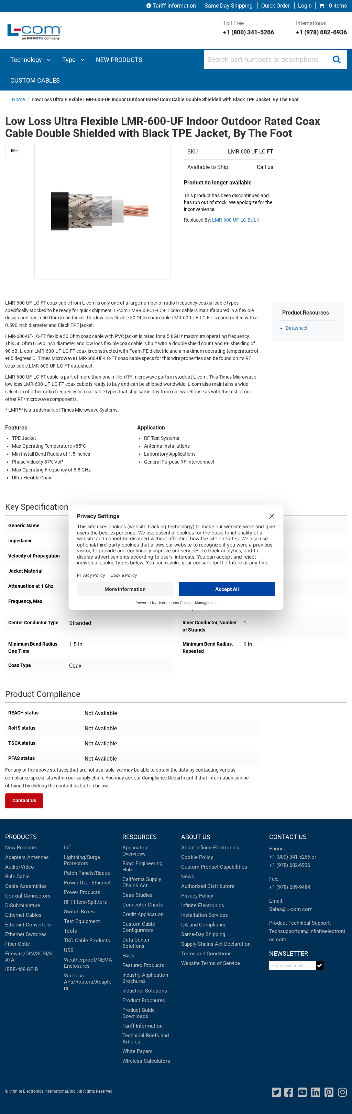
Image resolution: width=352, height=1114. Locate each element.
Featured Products (143, 965)
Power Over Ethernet (87, 883)
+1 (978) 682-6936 (289, 865)
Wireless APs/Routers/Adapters (87, 982)
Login (305, 5)
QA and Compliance (204, 925)
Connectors (37, 896)
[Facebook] (288, 1092)
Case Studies (137, 895)
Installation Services (204, 915)
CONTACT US (288, 836)
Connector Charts (142, 905)
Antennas (38, 857)
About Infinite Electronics (210, 848)
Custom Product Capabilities (214, 867)
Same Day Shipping (229, 5)
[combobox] (275, 59)
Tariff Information (174, 5)
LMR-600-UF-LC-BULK (236, 220)
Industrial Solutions (144, 991)
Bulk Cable (17, 876)
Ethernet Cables (23, 915)
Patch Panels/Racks (87, 873)
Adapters (15, 857)
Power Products (82, 892)
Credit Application (143, 914)
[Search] (336, 59)
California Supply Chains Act (141, 882)
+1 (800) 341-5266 (289, 857)
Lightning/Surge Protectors (82, 860)
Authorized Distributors (207, 886)
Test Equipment (82, 921)
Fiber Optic (17, 944)
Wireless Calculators (146, 1061)
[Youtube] (302, 1092)
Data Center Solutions (136, 943)
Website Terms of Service (210, 963)
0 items (337, 5)
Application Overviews (135, 851)
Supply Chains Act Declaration (216, 944)
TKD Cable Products (87, 940)
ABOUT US (195, 836)
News (187, 876)
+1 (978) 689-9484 (289, 887)
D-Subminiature (22, 905)
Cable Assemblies (26, 886)
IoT (68, 848)
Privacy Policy (197, 896)
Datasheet (297, 328)
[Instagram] (342, 1092)
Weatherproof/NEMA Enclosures (88, 963)
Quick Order (275, 5)
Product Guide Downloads (138, 1013)
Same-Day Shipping (203, 934)
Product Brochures (143, 1000)
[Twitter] (276, 1092)
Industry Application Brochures (145, 978)
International (321, 28)
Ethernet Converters (28, 925)
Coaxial (13, 896)
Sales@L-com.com (290, 909)
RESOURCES (139, 836)
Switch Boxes (79, 912)
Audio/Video (19, 867)
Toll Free (248, 28)
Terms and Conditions (206, 954)
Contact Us (24, 801)
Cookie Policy (197, 857)
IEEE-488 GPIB (21, 969)
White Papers (137, 1051)
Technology (26, 59)
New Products (21, 848)
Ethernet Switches (26, 934)
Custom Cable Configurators (138, 927)
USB (69, 950)
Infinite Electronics (202, 905)
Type (69, 59)
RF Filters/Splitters (85, 902)
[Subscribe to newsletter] (320, 965)
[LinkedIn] (315, 1092)
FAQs (128, 956)
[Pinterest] (328, 1092)
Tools (70, 931)
